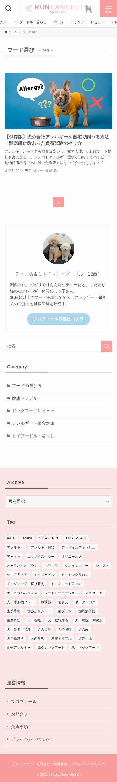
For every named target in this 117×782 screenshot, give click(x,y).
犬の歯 (83, 629)
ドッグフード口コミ (66, 584)
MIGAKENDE (49, 538)
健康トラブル (24, 398)
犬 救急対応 (58, 620)
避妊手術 (85, 639)
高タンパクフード (51, 648)
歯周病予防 (86, 611)
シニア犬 (102, 566)
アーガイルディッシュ (78, 547)
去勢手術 (13, 611)
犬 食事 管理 (19, 629)
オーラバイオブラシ (22, 566)
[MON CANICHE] (58, 8)
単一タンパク (85, 602)
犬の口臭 (44, 629)
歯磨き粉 (13, 620)
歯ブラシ (65, 611)
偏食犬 (63, 602)
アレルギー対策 (43, 547)
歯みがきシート (39, 611)
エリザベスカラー (41, 557)
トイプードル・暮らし (33, 436)
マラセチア (93, 593)
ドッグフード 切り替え (25, 584)
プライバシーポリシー (32, 739)
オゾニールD (71, 557)
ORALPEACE (76, 538)
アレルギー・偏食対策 (33, 423)
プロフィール (24, 701)
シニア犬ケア (17, 575)
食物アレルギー (19, 648)
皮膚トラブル (61, 639)
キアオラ (51, 566)
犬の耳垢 (37, 639)
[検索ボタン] (8, 8)
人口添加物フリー (20, 602)
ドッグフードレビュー (33, 411)
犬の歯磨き (15, 639)
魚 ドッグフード (85, 648)
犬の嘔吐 (65, 629)
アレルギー (15, 547)
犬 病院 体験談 (88, 620)
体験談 (46, 602)
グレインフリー (77, 566)
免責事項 (19, 726)
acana (27, 538)
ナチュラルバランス (22, 593)
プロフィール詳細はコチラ (58, 319)
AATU (11, 538)
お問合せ (19, 714)
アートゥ (13, 557)
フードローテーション (61, 593)
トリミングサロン (75, 575)
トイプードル (44, 575)
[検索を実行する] (106, 346)
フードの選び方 (27, 385)
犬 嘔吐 (34, 620)
